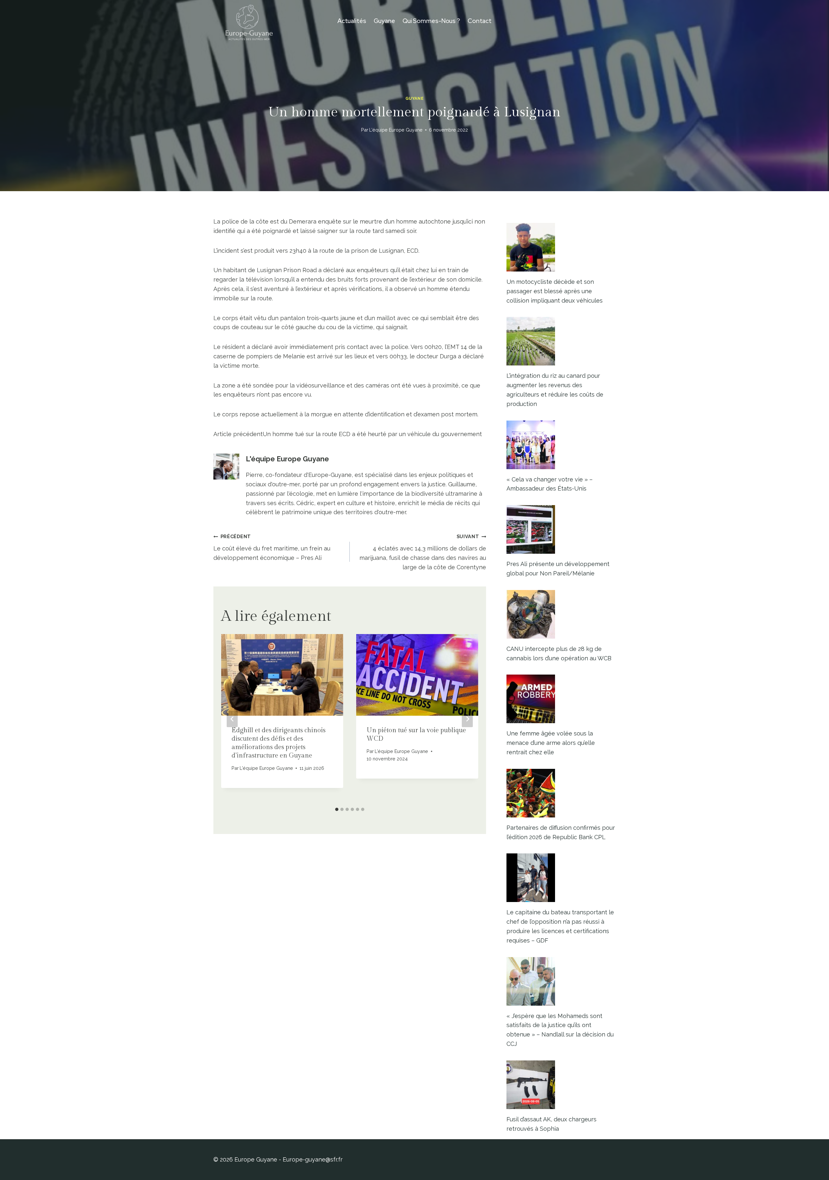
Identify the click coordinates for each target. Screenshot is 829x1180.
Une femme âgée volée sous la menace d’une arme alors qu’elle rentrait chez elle (550, 743)
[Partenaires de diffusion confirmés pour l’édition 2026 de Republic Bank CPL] (561, 793)
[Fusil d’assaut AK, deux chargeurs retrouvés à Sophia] (561, 1084)
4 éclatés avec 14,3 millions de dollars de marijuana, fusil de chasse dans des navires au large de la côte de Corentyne (422, 552)
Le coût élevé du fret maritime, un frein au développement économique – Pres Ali (271, 547)
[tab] (336, 809)
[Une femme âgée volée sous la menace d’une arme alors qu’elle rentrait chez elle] (561, 699)
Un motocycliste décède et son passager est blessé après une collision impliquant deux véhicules (554, 291)
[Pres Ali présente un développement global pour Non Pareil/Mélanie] (561, 529)
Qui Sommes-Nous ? (431, 21)
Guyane (384, 21)
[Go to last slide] (232, 719)
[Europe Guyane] (249, 21)
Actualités (351, 21)
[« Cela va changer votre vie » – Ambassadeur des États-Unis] (561, 445)
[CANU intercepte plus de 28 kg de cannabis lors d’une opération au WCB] (561, 614)
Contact (480, 21)
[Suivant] (467, 719)
